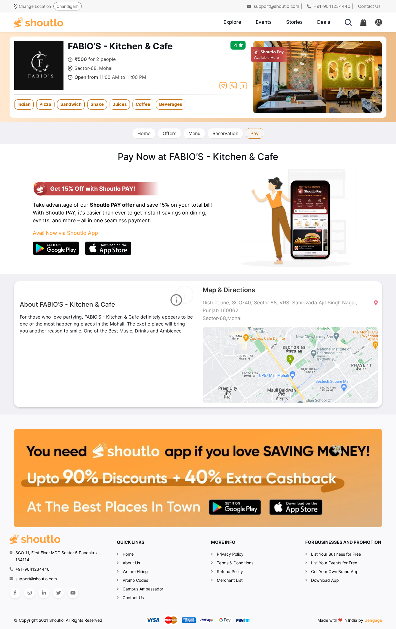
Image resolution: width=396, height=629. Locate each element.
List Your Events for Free (334, 562)
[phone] (233, 85)
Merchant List (230, 580)
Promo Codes (135, 580)
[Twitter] (58, 593)
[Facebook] (15, 593)
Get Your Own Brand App (335, 571)
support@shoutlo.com (276, 6)
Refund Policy (230, 571)
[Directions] (223, 85)
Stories (294, 22)
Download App (325, 580)
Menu (194, 133)
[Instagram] (29, 593)
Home (143, 133)
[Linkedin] (44, 593)
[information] (243, 85)
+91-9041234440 (331, 6)
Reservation (225, 133)
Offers (169, 133)
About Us (131, 562)
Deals (323, 22)
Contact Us (369, 6)
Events (264, 22)
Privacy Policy (230, 554)
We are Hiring (135, 571)
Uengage (373, 620)
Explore (232, 22)
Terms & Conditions (235, 562)
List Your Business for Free (336, 554)
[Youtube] (73, 593)
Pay (254, 133)
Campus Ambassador (143, 588)
